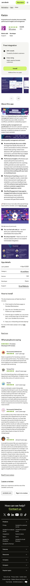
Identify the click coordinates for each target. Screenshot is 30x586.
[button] (14, 521)
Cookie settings (6, 579)
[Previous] (11, 98)
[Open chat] (26, 582)
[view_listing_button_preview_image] (11, 85)
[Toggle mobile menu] (27, 2)
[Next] (18, 98)
